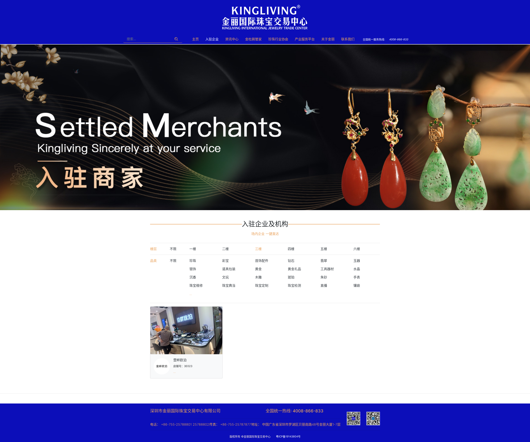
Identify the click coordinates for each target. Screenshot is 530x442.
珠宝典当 (228, 285)
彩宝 (225, 261)
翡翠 (323, 261)
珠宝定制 (261, 285)
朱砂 (323, 277)
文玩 (225, 277)
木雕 (258, 277)
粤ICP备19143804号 (289, 436)
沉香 (192, 277)
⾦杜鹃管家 (253, 39)
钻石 (291, 261)
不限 (173, 249)
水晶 (356, 269)
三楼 (258, 249)
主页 (195, 39)
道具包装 (228, 269)
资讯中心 (231, 39)
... (190, 294)
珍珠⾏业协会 (278, 39)
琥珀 (291, 277)
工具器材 (327, 269)
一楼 (192, 249)
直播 (323, 285)
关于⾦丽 (328, 39)
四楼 (291, 249)
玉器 (356, 261)
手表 (356, 277)
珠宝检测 (294, 285)
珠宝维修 (196, 285)
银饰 (192, 269)
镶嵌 (356, 285)
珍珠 (192, 261)
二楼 (225, 249)
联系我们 (347, 39)
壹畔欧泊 (180, 360)
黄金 (258, 269)
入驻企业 (212, 39)
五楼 (323, 249)
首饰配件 (261, 261)
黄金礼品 (294, 269)
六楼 (356, 249)
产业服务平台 (305, 39)
